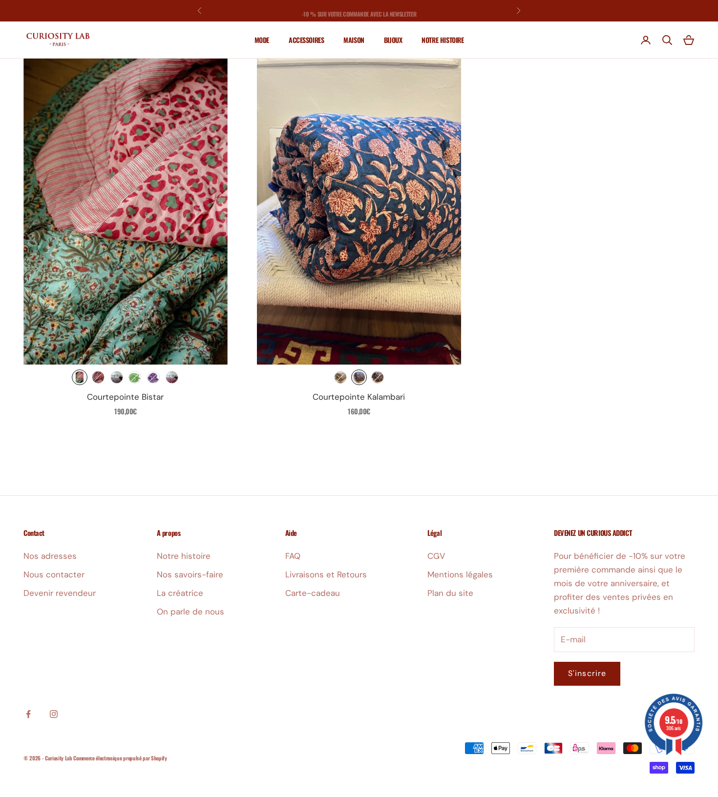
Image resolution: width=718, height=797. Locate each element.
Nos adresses (50, 556)
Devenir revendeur (59, 593)
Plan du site (450, 593)
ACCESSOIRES (306, 40)
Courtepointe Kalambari (359, 396)
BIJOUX (393, 40)
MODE (261, 40)
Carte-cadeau (312, 593)
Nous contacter (53, 574)
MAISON (353, 40)
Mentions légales (460, 574)
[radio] (79, 377)
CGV (436, 556)
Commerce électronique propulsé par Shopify (120, 758)
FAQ (292, 556)
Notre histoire (184, 556)
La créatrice (180, 593)
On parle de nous (190, 611)
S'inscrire (587, 673)
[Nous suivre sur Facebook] (28, 714)
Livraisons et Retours (326, 574)
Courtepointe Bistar (125, 396)
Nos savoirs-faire (190, 574)
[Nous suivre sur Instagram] (54, 714)
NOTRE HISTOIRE (443, 40)
